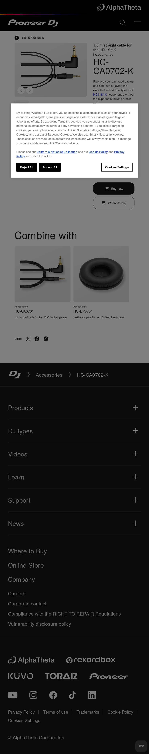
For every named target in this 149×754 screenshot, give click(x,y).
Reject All (26, 167)
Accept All (50, 167)
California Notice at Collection (57, 152)
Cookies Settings (117, 167)
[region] (74, 140)
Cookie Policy (98, 152)
